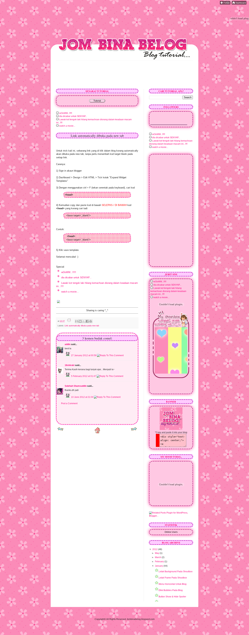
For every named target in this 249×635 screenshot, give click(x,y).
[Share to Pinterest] (90, 321)
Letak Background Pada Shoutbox (175, 571)
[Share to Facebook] (87, 321)
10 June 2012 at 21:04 (82, 397)
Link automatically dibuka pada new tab (82, 326)
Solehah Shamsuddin (76, 386)
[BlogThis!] (80, 321)
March (158, 557)
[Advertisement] (122, 19)
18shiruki (69, 365)
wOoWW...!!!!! (65, 113)
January (159, 566)
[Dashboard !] (239, 4)
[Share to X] (83, 321)
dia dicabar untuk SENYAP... (73, 116)
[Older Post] (134, 430)
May (157, 553)
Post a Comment (69, 403)
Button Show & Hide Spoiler (172, 596)
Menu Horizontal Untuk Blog (172, 584)
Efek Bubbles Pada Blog (171, 590)
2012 (155, 549)
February (159, 561)
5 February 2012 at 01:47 (84, 376)
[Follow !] (225, 4)
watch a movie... (67, 126)
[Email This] (77, 321)
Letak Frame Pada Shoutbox (173, 577)
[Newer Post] (60, 430)
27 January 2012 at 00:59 (84, 355)
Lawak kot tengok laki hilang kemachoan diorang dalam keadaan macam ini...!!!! (168, 291)
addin (67, 344)
